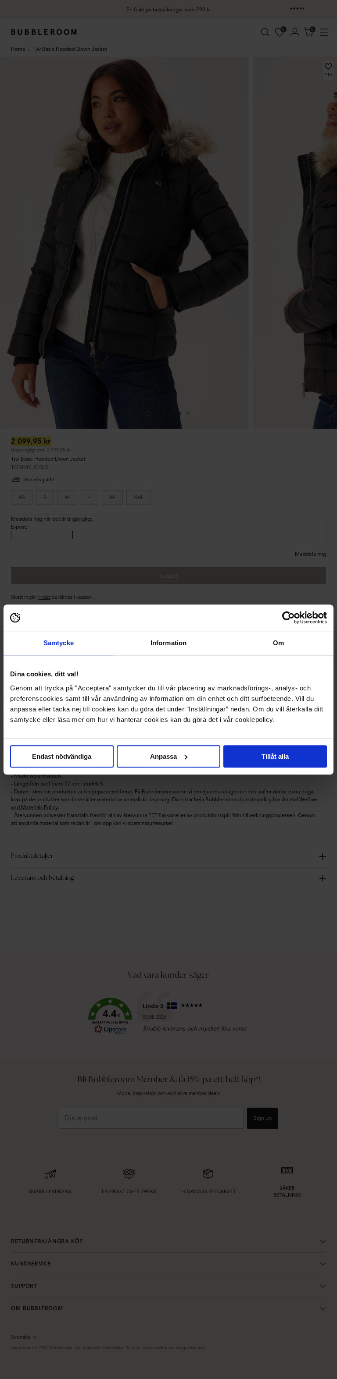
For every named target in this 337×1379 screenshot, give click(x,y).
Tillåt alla (275, 756)
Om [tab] (278, 643)
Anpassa (163, 756)
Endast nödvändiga (61, 756)
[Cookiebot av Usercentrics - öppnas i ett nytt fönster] (288, 617)
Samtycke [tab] (58, 643)
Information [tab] (168, 643)
